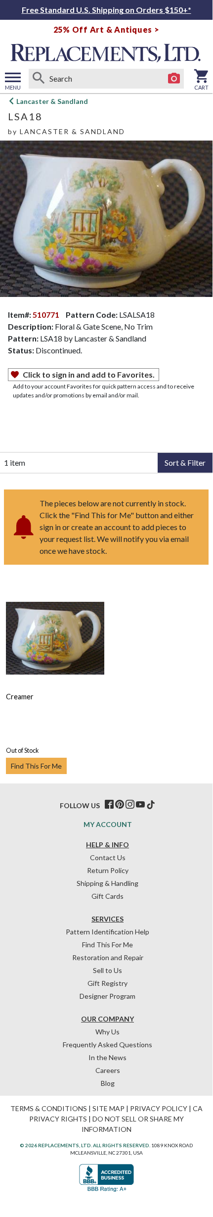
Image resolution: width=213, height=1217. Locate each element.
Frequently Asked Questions (107, 1044)
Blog (108, 1083)
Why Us (107, 1031)
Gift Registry (107, 983)
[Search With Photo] (174, 79)
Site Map (108, 1108)
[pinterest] (119, 804)
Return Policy (107, 870)
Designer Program (107, 996)
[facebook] (109, 804)
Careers (107, 1070)
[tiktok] (150, 804)
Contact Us (108, 857)
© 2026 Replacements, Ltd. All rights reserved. (85, 1145)
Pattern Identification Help (107, 931)
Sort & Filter (185, 462)
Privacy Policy (158, 1108)
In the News (107, 1057)
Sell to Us (107, 970)
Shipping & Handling (107, 883)
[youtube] (140, 804)
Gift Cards (107, 896)
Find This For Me (36, 766)
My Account (108, 824)
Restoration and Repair (107, 957)
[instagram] (130, 804)
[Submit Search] (38, 79)
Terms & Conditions (48, 1108)
